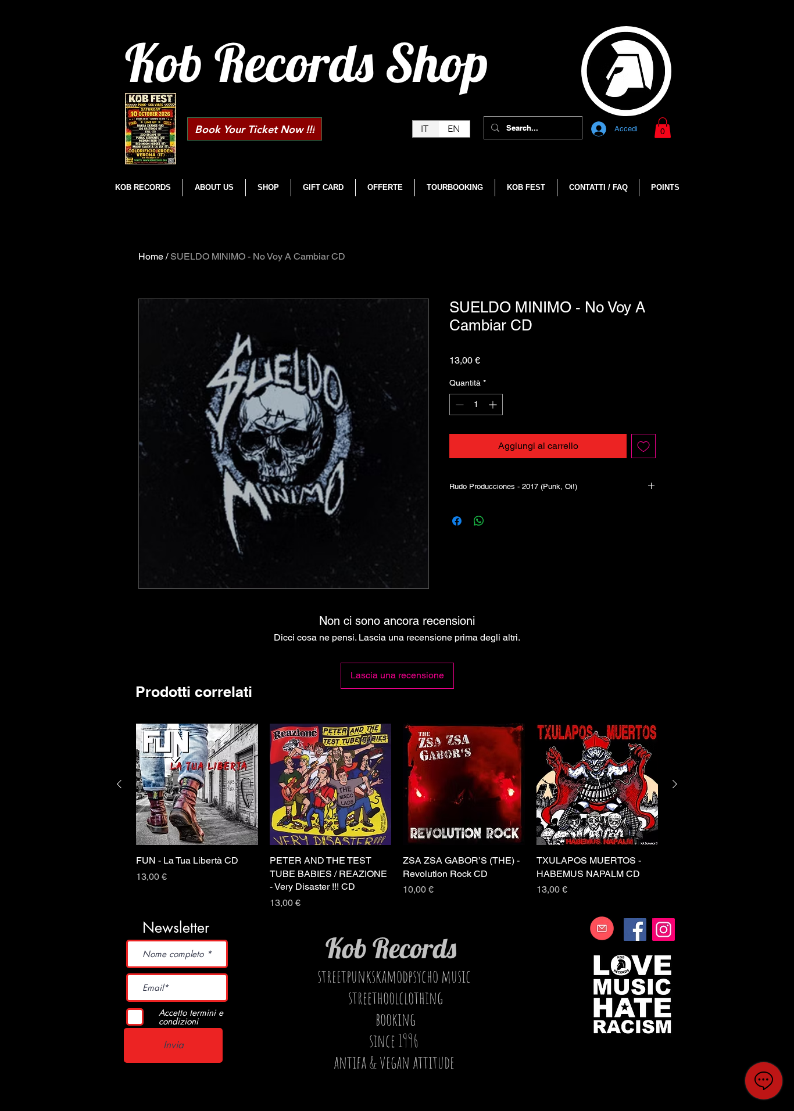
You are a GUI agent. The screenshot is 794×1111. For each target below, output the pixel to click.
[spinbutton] (476, 404)
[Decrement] (458, 404)
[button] (662, 127)
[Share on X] (501, 521)
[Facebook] (635, 929)
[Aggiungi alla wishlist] (643, 446)
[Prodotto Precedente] (119, 784)
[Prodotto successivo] (675, 784)
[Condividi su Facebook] (457, 521)
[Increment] (494, 404)
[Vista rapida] (197, 785)
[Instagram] (663, 929)
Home (150, 256)
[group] (397, 817)
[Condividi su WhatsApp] (479, 521)
